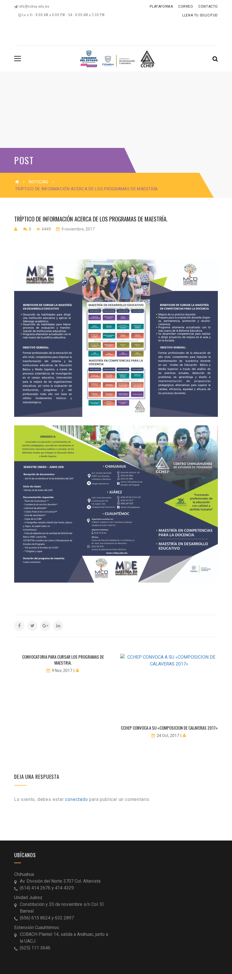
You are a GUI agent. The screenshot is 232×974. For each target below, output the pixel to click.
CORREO (185, 6)
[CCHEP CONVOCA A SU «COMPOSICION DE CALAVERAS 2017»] (169, 686)
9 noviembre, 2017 (77, 229)
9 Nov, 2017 (62, 670)
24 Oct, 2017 (168, 735)
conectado (76, 799)
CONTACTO (208, 6)
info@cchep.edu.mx (33, 6)
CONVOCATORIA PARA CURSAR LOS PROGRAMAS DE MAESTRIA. (63, 660)
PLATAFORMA (161, 6)
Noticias (38, 181)
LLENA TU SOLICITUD (200, 15)
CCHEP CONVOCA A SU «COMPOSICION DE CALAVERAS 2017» (169, 728)
